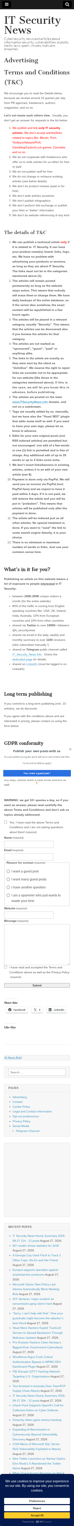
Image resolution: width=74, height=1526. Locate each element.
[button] (37, 751)
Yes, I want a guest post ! (37, 773)
